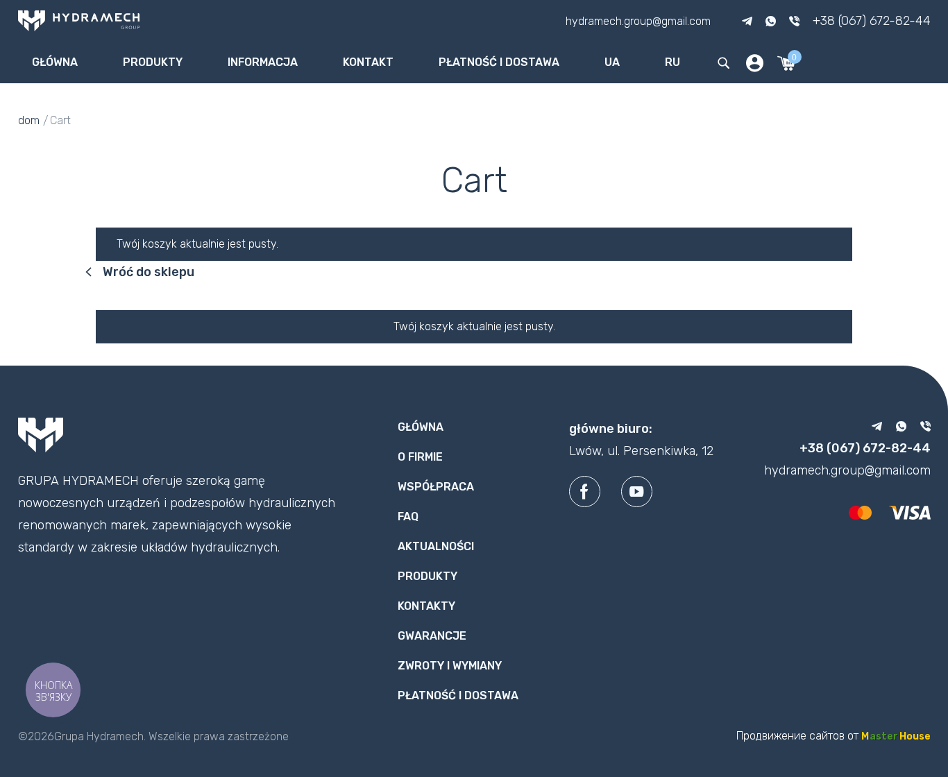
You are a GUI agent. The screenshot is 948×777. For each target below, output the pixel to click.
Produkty (153, 62)
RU (672, 62)
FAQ (408, 516)
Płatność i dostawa (499, 62)
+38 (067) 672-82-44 (872, 20)
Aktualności (436, 546)
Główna (55, 62)
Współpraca (436, 486)
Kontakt (368, 62)
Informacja (263, 62)
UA (612, 62)
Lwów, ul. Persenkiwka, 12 (641, 451)
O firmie (420, 456)
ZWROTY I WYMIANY (450, 665)
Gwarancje (432, 635)
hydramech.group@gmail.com (638, 20)
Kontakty (426, 606)
